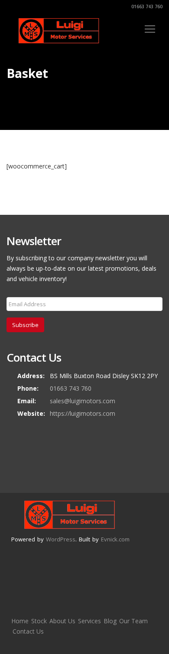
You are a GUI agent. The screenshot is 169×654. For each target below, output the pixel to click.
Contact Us (28, 631)
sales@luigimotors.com (82, 401)
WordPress (60, 539)
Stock (39, 621)
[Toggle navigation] (150, 29)
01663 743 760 (146, 6)
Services (89, 621)
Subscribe (25, 325)
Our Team (133, 621)
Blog (110, 621)
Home (20, 621)
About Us (62, 621)
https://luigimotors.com (82, 413)
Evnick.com (115, 539)
